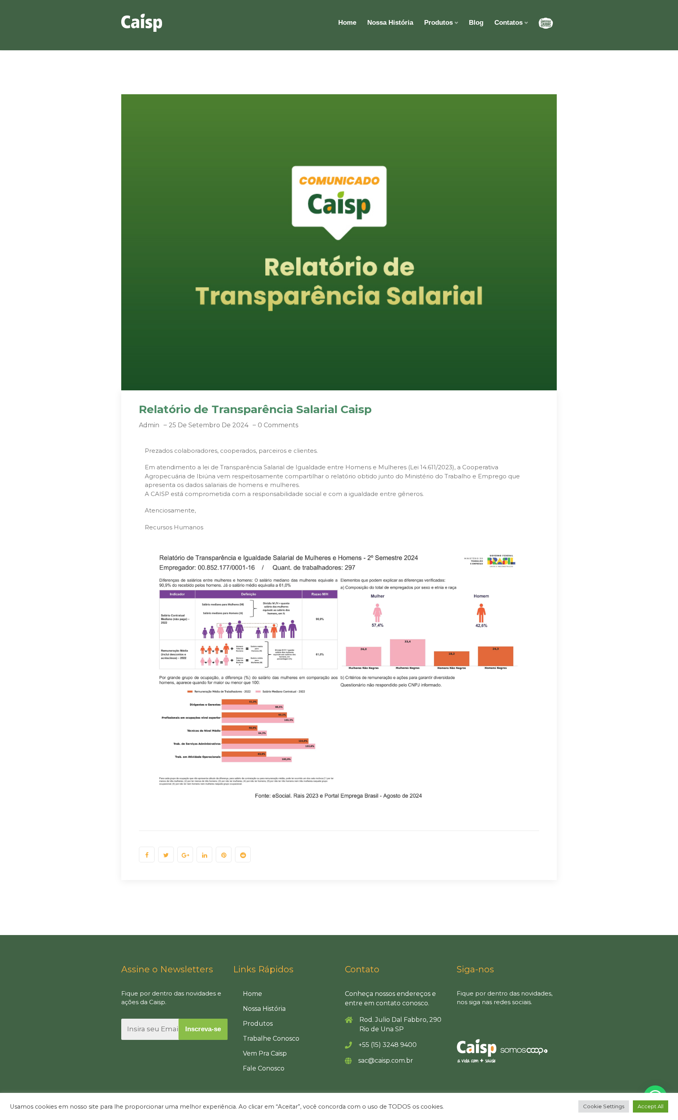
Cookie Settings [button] (603, 1106)
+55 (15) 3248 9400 (388, 1045)
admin (149, 425)
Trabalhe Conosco (271, 1038)
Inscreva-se (203, 1029)
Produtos (438, 22)
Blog (476, 22)
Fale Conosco (263, 1068)
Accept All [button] (650, 1106)
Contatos (508, 22)
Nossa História (390, 22)
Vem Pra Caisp (265, 1053)
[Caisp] (141, 23)
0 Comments (278, 425)
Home (347, 22)
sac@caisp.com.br (385, 1060)
